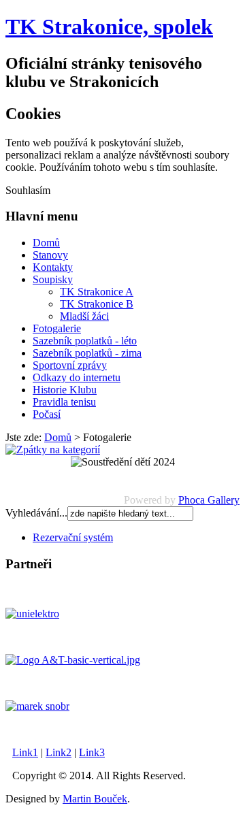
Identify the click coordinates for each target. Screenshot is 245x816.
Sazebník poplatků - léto (85, 340)
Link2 (58, 752)
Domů (46, 242)
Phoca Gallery (209, 500)
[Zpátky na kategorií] (52, 449)
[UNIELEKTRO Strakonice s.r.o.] (32, 613)
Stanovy (50, 255)
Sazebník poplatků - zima (87, 353)
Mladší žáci (84, 316)
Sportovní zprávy (70, 365)
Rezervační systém (73, 537)
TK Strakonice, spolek (109, 26)
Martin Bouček (95, 798)
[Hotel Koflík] (37, 706)
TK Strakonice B (96, 304)
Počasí (47, 414)
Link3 (92, 752)
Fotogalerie (57, 328)
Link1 (25, 752)
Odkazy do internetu (76, 377)
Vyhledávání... (36, 513)
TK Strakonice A (96, 291)
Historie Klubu (65, 389)
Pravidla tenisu (64, 402)
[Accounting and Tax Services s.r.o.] (72, 660)
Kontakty (53, 267)
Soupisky (53, 279)
